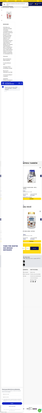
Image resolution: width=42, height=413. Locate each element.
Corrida (24, 276)
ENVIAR (34, 248)
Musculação (25, 272)
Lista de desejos (34, 277)
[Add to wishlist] (40, 167)
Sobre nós (32, 272)
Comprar (31, 198)
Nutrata (12, 7)
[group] (9, 15)
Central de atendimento (35, 276)
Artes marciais (26, 274)
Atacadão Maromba (5, 7)
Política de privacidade (35, 274)
